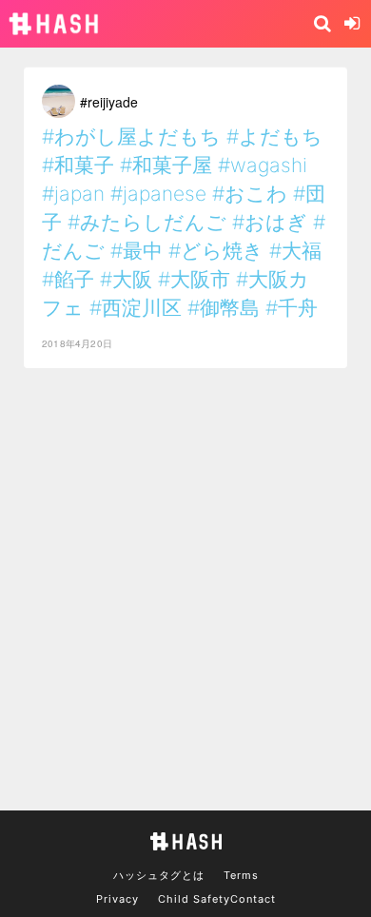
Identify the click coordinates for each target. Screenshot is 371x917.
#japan (73, 193)
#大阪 (126, 279)
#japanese (158, 193)
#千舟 (291, 308)
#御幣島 (223, 308)
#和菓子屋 (166, 165)
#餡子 (68, 279)
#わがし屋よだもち (131, 136)
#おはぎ (269, 222)
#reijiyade (109, 101)
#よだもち (274, 136)
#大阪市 (194, 279)
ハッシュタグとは (159, 875)
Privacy (117, 899)
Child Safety (194, 899)
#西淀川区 (135, 308)
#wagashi (262, 165)
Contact (253, 899)
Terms (241, 875)
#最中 (136, 251)
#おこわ (249, 193)
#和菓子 (78, 165)
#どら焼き (216, 251)
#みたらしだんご (147, 222)
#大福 (295, 251)
